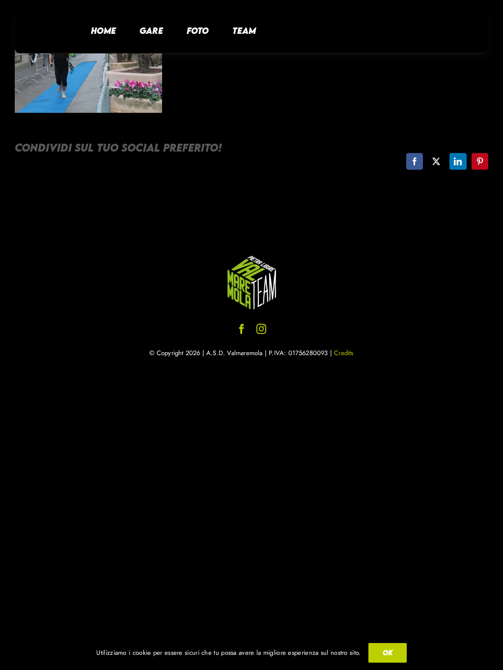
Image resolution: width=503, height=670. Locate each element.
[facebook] (242, 329)
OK (387, 652)
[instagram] (261, 329)
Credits (343, 353)
